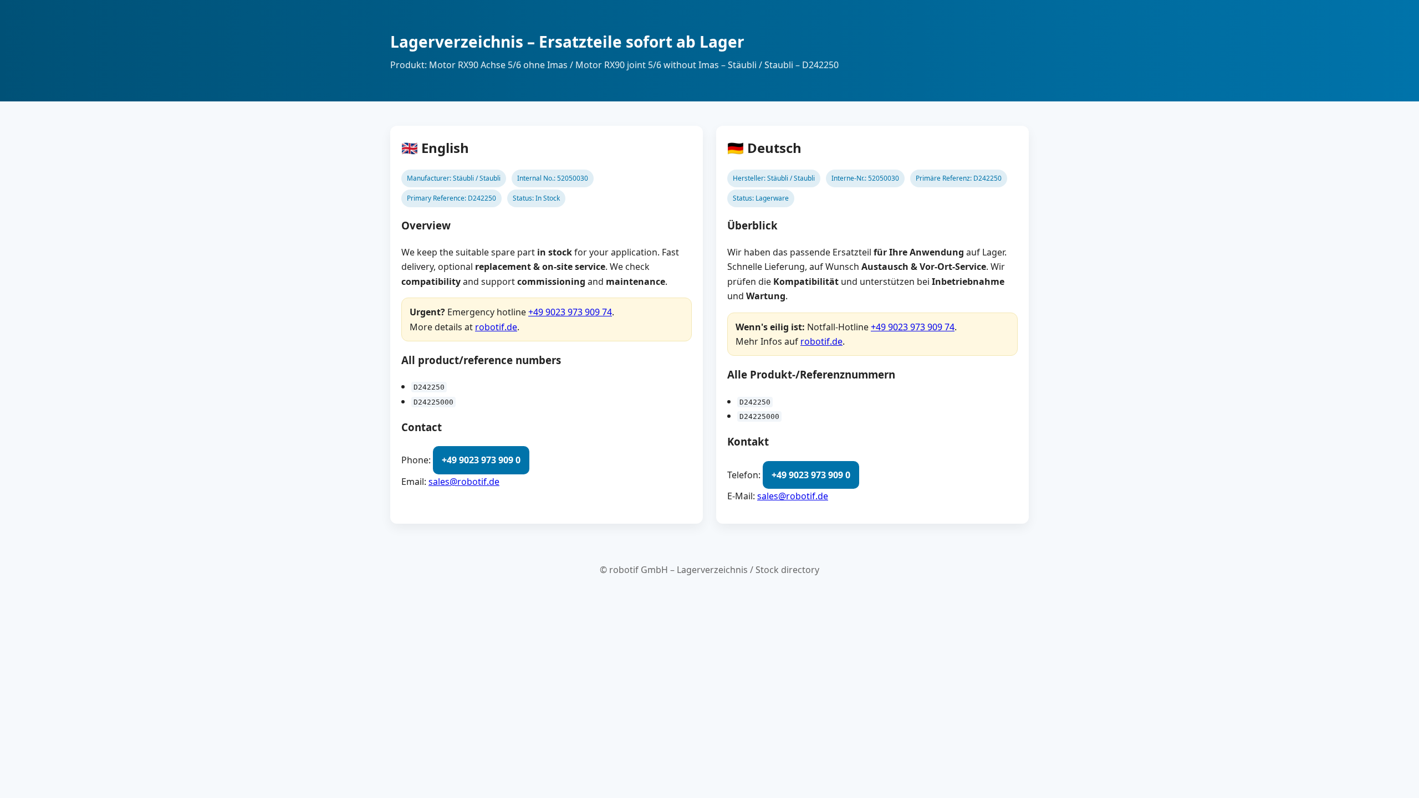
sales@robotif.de (463, 481)
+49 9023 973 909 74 (570, 312)
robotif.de (496, 327)
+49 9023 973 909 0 (481, 460)
